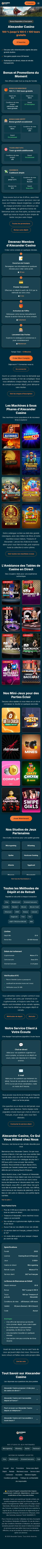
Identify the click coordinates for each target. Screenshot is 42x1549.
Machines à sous (22, 1471)
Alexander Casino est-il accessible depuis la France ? (17, 1399)
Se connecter (21, 369)
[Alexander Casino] (21, 12)
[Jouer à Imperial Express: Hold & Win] (11, 515)
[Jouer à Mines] (31, 746)
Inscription (18, 1475)
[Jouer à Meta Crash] (11, 720)
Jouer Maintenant (21, 818)
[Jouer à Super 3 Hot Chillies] (31, 515)
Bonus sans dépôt (21, 230)
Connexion (9, 1475)
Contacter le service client (21, 1124)
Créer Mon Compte (21, 358)
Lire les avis (21, 1361)
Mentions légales (30, 1475)
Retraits (32, 1016)
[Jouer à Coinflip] (11, 773)
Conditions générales (11, 1478)
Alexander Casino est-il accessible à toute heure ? (18, 1419)
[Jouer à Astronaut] (11, 746)
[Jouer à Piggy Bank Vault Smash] (31, 489)
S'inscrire (30, 3)
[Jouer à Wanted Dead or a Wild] (11, 462)
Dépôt (4, 1471)
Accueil (6, 1468)
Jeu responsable (21, 1481)
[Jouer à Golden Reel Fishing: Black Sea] (31, 462)
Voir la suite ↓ (7, 1200)
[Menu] (38, 3)
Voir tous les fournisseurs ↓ (21, 879)
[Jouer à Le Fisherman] (11, 489)
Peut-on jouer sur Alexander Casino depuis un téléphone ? (18, 1409)
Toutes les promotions (21, 224)
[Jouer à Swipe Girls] (31, 800)
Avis (12, 1468)
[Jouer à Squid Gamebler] (11, 800)
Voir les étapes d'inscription (21, 394)
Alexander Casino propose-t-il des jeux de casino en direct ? (19, 1389)
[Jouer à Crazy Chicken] (31, 773)
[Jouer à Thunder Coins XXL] (31, 436)
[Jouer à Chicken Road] (31, 720)
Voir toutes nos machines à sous (21, 554)
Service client (35, 1471)
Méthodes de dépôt (14, 1016)
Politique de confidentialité (29, 1478)
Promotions (20, 1468)
